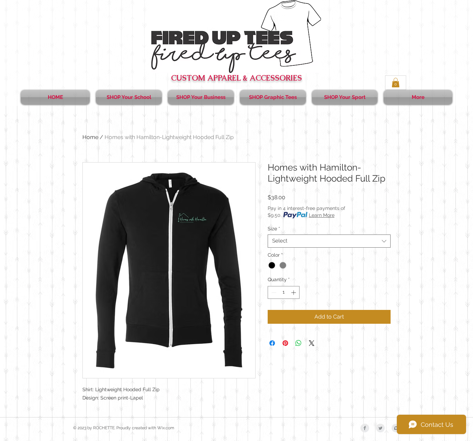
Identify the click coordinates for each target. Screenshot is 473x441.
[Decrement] (273, 292)
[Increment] (294, 292)
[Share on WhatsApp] (298, 343)
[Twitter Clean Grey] (380, 428)
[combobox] (329, 241)
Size (274, 228)
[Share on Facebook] (272, 343)
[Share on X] (311, 343)
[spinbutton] (283, 292)
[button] (396, 82)
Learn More (321, 215)
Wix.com (165, 427)
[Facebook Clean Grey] (364, 428)
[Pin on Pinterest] (285, 343)
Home (90, 137)
